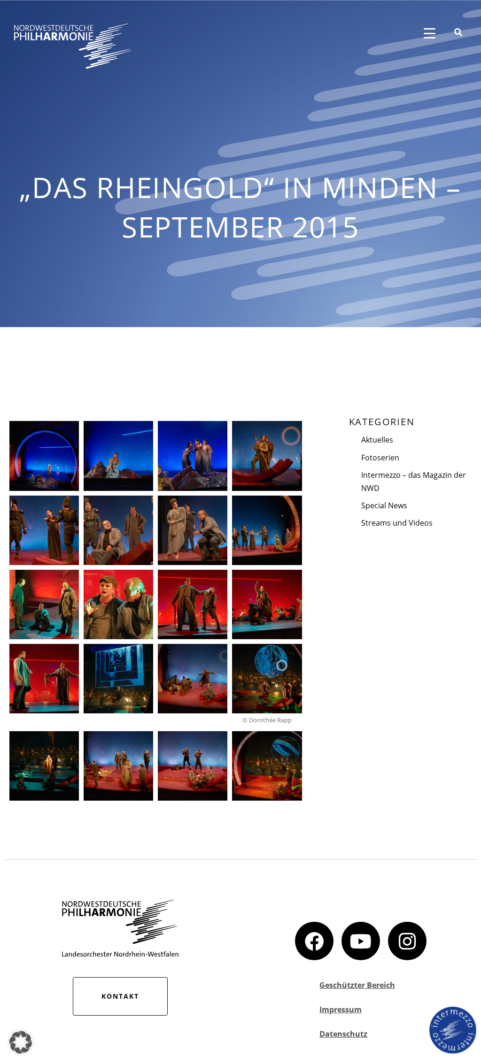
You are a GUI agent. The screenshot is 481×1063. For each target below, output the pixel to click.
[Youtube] (360, 941)
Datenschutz (343, 1034)
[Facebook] (314, 941)
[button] (20, 1042)
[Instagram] (407, 941)
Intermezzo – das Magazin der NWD (413, 481)
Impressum (340, 1009)
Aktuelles (377, 440)
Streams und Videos (397, 523)
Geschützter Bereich (357, 985)
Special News (384, 505)
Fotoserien (380, 457)
